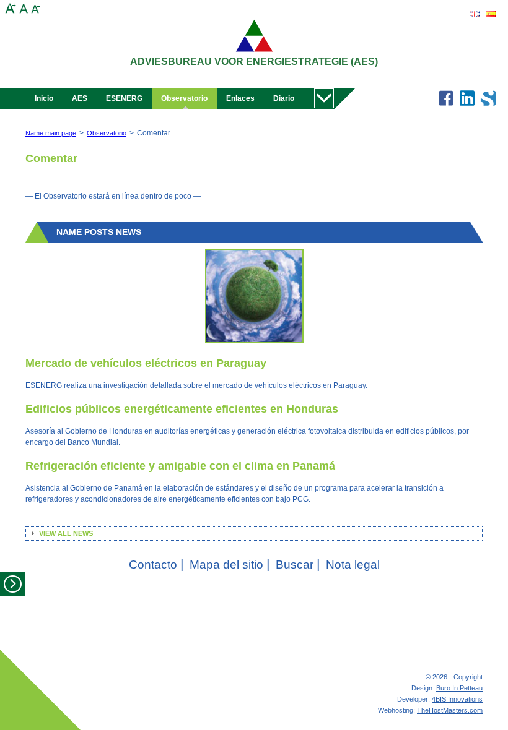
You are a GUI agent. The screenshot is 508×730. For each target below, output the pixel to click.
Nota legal (353, 564)
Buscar (298, 564)
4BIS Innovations (457, 699)
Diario (283, 98)
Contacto (156, 564)
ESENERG (124, 98)
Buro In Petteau (459, 688)
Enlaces (240, 98)
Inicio (44, 98)
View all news (66, 533)
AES (79, 98)
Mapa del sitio (229, 564)
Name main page (50, 133)
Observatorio (184, 98)
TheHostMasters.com (450, 710)
